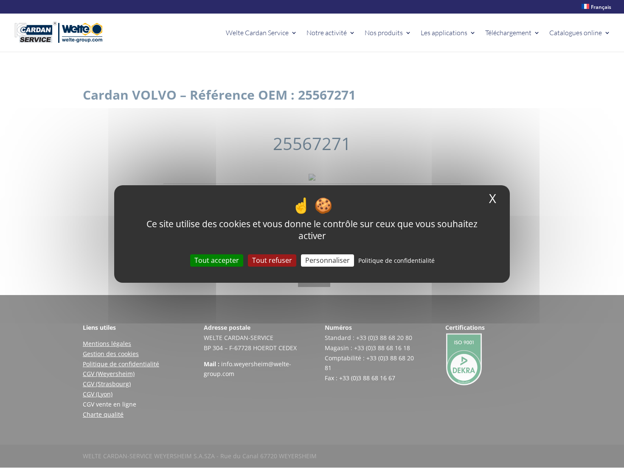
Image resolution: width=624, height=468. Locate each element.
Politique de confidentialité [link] (396, 260)
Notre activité (326, 33)
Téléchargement (508, 33)
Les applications (444, 33)
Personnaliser (327, 260)
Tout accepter (216, 260)
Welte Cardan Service (257, 33)
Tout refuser (272, 260)
